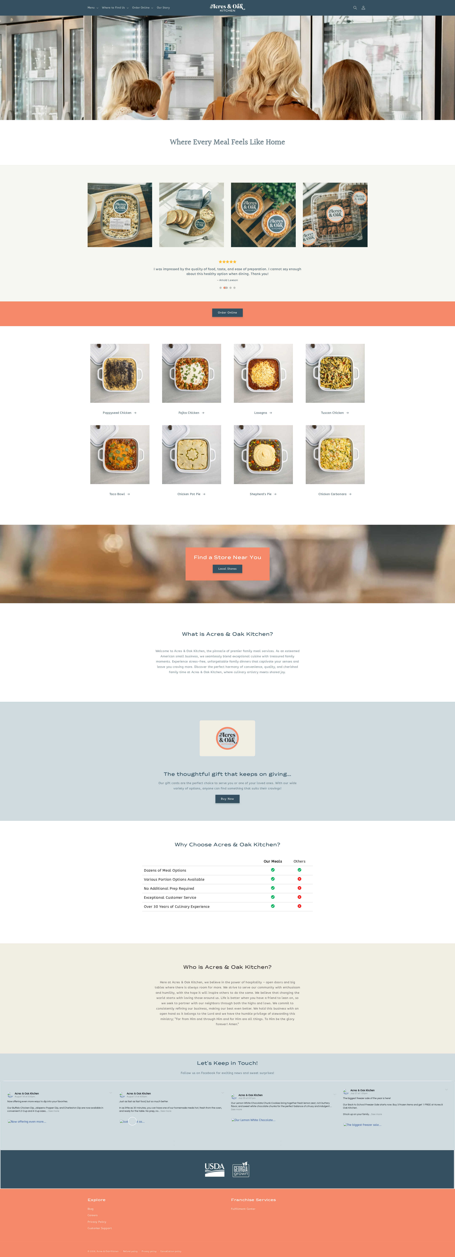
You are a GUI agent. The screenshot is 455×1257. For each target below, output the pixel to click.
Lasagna (260, 413)
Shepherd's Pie (261, 494)
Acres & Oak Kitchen (27, 1093)
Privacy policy (149, 1251)
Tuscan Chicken (332, 413)
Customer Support (100, 1228)
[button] (92, 8)
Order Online (227, 312)
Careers (93, 1215)
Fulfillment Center (243, 1208)
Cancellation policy (170, 1251)
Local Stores (227, 568)
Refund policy (130, 1251)
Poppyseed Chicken (117, 413)
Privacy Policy (97, 1221)
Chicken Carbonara (332, 494)
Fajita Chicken (189, 413)
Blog (91, 1208)
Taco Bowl (117, 494)
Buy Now (227, 798)
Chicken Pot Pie (189, 494)
